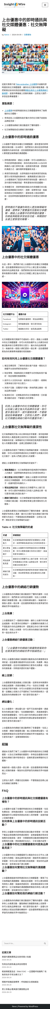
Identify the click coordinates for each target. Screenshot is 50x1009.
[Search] (45, 943)
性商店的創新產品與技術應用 (14, 964)
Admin (6, 35)
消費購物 (27, 35)
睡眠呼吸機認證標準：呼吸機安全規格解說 (20, 982)
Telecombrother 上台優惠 (26, 84)
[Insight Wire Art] (15, 5)
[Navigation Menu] (45, 5)
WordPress (33, 1006)
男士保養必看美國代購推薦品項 (15, 989)
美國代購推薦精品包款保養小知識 (16, 957)
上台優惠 (8, 110)
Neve (14, 1006)
